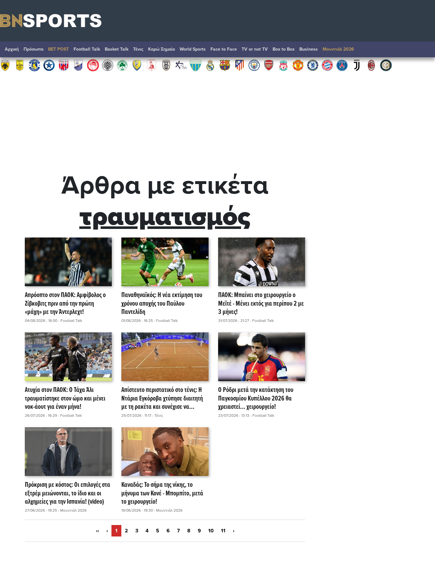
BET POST (58, 49)
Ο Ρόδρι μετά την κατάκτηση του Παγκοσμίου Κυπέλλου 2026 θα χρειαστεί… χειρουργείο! (255, 398)
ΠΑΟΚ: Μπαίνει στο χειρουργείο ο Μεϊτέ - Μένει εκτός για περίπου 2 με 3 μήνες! (261, 303)
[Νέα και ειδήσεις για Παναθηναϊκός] (122, 65)
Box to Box (284, 49)
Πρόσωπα (33, 49)
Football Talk (87, 49)
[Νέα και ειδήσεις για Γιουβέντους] (357, 65)
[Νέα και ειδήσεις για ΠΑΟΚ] (166, 65)
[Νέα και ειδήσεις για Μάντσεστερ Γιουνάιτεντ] (298, 65)
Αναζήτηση (423, 51)
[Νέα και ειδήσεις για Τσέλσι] (313, 65)
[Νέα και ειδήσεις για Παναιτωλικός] (137, 65)
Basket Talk (116, 49)
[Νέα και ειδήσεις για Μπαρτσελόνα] (225, 65)
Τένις (138, 49)
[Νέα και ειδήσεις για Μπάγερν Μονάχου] (327, 65)
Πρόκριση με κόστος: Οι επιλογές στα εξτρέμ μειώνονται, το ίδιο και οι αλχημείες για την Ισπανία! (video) (67, 493)
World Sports (193, 49)
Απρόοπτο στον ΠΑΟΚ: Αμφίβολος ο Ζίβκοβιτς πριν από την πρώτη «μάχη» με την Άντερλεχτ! (65, 303)
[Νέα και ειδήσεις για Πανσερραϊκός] (152, 65)
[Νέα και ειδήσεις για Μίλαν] (371, 65)
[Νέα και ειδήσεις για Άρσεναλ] (269, 65)
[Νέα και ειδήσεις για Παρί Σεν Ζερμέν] (342, 65)
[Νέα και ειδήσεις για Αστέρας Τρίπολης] (34, 65)
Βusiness (308, 49)
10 (211, 531)
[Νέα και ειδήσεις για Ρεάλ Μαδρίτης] (210, 65)
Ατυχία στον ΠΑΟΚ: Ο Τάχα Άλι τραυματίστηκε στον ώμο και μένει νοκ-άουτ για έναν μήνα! (65, 398)
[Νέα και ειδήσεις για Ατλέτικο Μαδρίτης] (239, 65)
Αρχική (12, 49)
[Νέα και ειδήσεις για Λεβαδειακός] (195, 65)
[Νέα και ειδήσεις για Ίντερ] (386, 65)
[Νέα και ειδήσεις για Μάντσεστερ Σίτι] (254, 65)
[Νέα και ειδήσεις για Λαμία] (78, 65)
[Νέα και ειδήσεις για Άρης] (20, 65)
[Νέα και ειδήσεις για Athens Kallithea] (181, 65)
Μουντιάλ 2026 (338, 49)
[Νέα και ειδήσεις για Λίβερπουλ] (283, 65)
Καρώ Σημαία (161, 49)
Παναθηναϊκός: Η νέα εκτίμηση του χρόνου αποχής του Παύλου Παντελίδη (161, 303)
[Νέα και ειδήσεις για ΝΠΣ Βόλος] (64, 65)
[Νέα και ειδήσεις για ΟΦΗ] (108, 65)
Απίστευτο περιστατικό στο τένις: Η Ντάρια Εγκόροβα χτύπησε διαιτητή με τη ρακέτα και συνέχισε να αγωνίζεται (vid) (162, 398)
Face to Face (223, 49)
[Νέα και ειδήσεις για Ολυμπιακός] (93, 65)
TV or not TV (255, 49)
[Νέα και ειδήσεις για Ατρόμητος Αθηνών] (49, 65)
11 (223, 531)
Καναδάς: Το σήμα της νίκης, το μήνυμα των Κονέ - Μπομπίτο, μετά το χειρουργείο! (162, 493)
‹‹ (97, 531)
